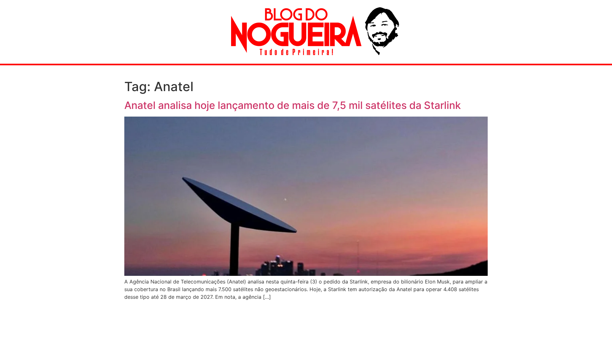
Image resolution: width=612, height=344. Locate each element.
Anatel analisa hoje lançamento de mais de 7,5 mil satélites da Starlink (292, 105)
